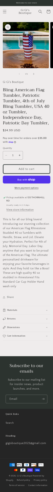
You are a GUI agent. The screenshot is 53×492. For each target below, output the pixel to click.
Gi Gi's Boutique (24, 476)
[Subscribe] (43, 399)
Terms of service (17, 485)
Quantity (7, 148)
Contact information (37, 485)
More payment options (27, 188)
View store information (20, 209)
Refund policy (23, 480)
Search (10, 423)
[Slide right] (34, 74)
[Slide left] (19, 74)
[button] (5, 12)
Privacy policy (40, 480)
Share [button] (10, 297)
